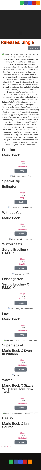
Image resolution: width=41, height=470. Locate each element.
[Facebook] (26, 3)
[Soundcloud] (38, 3)
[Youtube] (34, 3)
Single (22, 161)
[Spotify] (22, 3)
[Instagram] (30, 3)
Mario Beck (22, 166)
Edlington (22, 198)
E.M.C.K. (22, 264)
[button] (20, 33)
